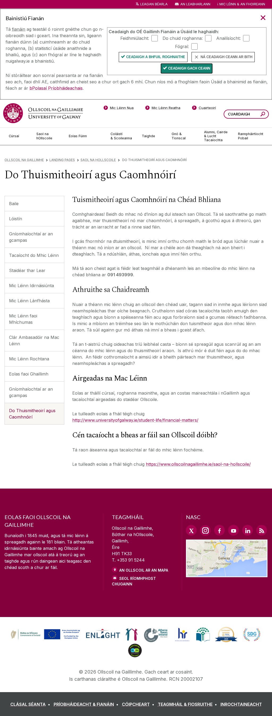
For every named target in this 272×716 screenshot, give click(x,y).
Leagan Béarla (154, 4)
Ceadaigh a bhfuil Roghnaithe (155, 57)
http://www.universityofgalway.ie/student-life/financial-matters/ (135, 420)
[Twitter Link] (191, 530)
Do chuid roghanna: (183, 38)
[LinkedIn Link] (247, 530)
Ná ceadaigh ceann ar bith (226, 57)
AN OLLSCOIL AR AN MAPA (143, 570)
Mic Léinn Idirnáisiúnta (31, 285)
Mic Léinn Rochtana (29, 358)
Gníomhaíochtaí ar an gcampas (31, 237)
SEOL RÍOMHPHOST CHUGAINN (134, 581)
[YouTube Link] (233, 530)
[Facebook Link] (219, 530)
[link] (44, 634)
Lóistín (15, 218)
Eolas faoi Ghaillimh (28, 374)
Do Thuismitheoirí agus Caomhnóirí (32, 414)
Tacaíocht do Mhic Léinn (34, 255)
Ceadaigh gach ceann (189, 68)
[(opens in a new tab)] (45, 639)
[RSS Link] (261, 530)
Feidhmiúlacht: (134, 38)
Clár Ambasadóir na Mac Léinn (34, 340)
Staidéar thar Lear (27, 270)
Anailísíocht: (228, 38)
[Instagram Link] (205, 530)
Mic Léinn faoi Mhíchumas (23, 319)
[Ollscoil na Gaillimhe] (43, 113)
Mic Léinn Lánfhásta (29, 300)
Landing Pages (62, 160)
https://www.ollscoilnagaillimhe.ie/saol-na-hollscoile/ (198, 464)
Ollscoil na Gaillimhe (24, 160)
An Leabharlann (195, 4)
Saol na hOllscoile (98, 160)
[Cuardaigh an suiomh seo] (263, 114)
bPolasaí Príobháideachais (56, 88)
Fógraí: (182, 46)
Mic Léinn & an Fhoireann (242, 4)
